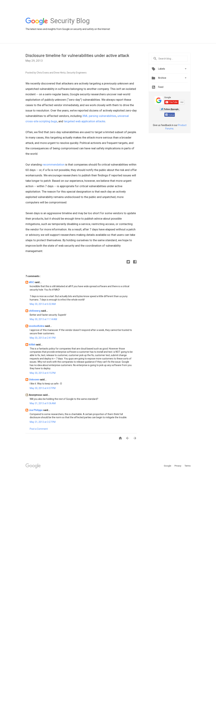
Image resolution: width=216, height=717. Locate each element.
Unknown (34, 379)
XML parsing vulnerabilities (99, 116)
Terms (188, 465)
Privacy (178, 465)
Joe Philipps (36, 410)
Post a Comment (39, 428)
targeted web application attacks (84, 121)
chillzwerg (35, 310)
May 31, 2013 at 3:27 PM (43, 422)
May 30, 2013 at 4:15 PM (43, 373)
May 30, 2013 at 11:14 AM (43, 319)
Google (168, 465)
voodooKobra (37, 326)
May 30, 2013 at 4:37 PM (43, 388)
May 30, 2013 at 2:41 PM (43, 337)
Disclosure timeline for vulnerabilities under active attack (77, 55)
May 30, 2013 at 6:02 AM (43, 304)
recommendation (53, 164)
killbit (32, 344)
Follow (171, 115)
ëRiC (32, 282)
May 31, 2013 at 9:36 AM (43, 403)
